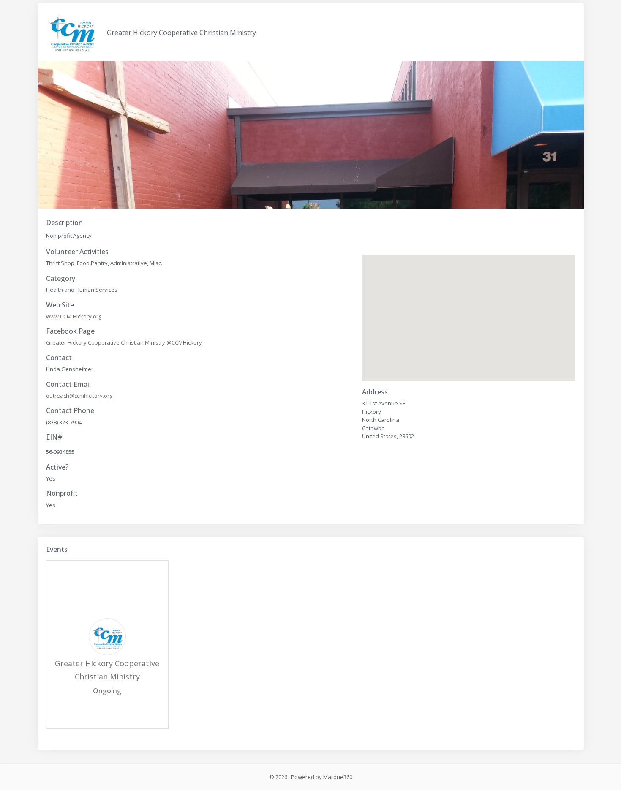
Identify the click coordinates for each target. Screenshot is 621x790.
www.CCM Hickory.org (73, 316)
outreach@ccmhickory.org (79, 395)
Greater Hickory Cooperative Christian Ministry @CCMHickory (124, 342)
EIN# (54, 437)
